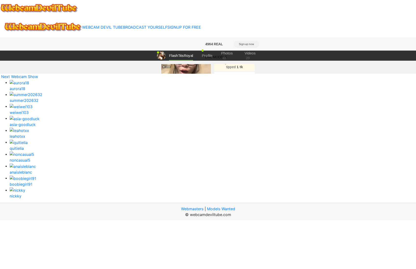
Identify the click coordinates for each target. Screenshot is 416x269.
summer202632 (24, 100)
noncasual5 (20, 160)
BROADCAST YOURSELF (145, 27)
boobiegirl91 (21, 184)
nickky (15, 196)
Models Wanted (221, 208)
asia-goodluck (23, 124)
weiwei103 (19, 112)
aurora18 (17, 88)
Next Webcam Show (19, 76)
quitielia (17, 148)
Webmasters (192, 208)
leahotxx (17, 136)
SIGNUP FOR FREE (184, 27)
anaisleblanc (21, 172)
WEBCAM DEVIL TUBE (102, 27)
